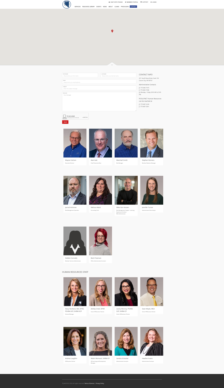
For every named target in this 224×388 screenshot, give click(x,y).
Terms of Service (89, 383)
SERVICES (77, 6)
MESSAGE (65, 93)
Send (65, 122)
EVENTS (98, 6)
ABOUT (110, 6)
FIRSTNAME (65, 74)
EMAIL (64, 80)
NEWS (105, 6)
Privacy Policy (100, 383)
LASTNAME (103, 74)
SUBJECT (65, 86)
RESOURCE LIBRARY (88, 6)
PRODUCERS (125, 6)
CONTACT (133, 6)
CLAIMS (117, 6)
